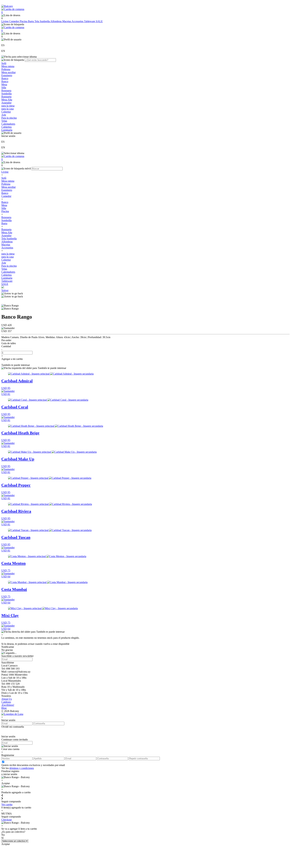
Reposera (6, 90)
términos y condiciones (21, 768)
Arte (3, 114)
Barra (31, 21)
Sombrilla (6, 93)
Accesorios (78, 21)
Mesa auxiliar (8, 72)
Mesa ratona (7, 66)
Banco (4, 78)
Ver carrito (6, 804)
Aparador (6, 102)
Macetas (67, 21)
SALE (99, 21)
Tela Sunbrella (42, 21)
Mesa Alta (6, 99)
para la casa (7, 108)
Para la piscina (9, 117)
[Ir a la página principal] (7, 6)
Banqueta (6, 96)
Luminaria (6, 129)
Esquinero (6, 75)
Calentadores (8, 123)
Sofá (3, 63)
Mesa (4, 84)
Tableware (90, 21)
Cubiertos (6, 126)
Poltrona (5, 69)
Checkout (6, 819)
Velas (4, 120)
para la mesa (7, 105)
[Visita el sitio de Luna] (12, 714)
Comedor (14, 21)
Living (5, 21)
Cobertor (6, 111)
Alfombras (56, 21)
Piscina (24, 21)
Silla (3, 87)
